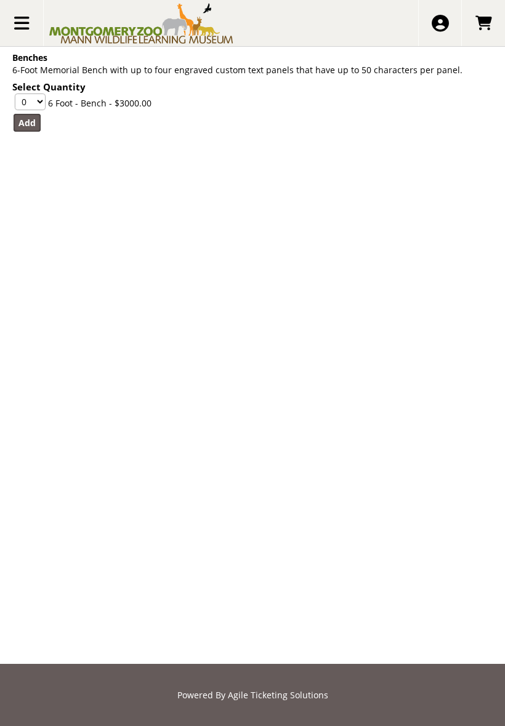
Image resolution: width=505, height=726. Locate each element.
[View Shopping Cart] (483, 23)
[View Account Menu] (440, 23)
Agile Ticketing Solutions (278, 695)
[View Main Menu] (22, 23)
